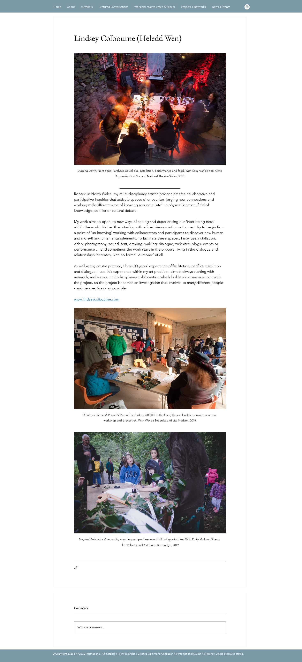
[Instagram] (247, 6)
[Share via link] (76, 568)
